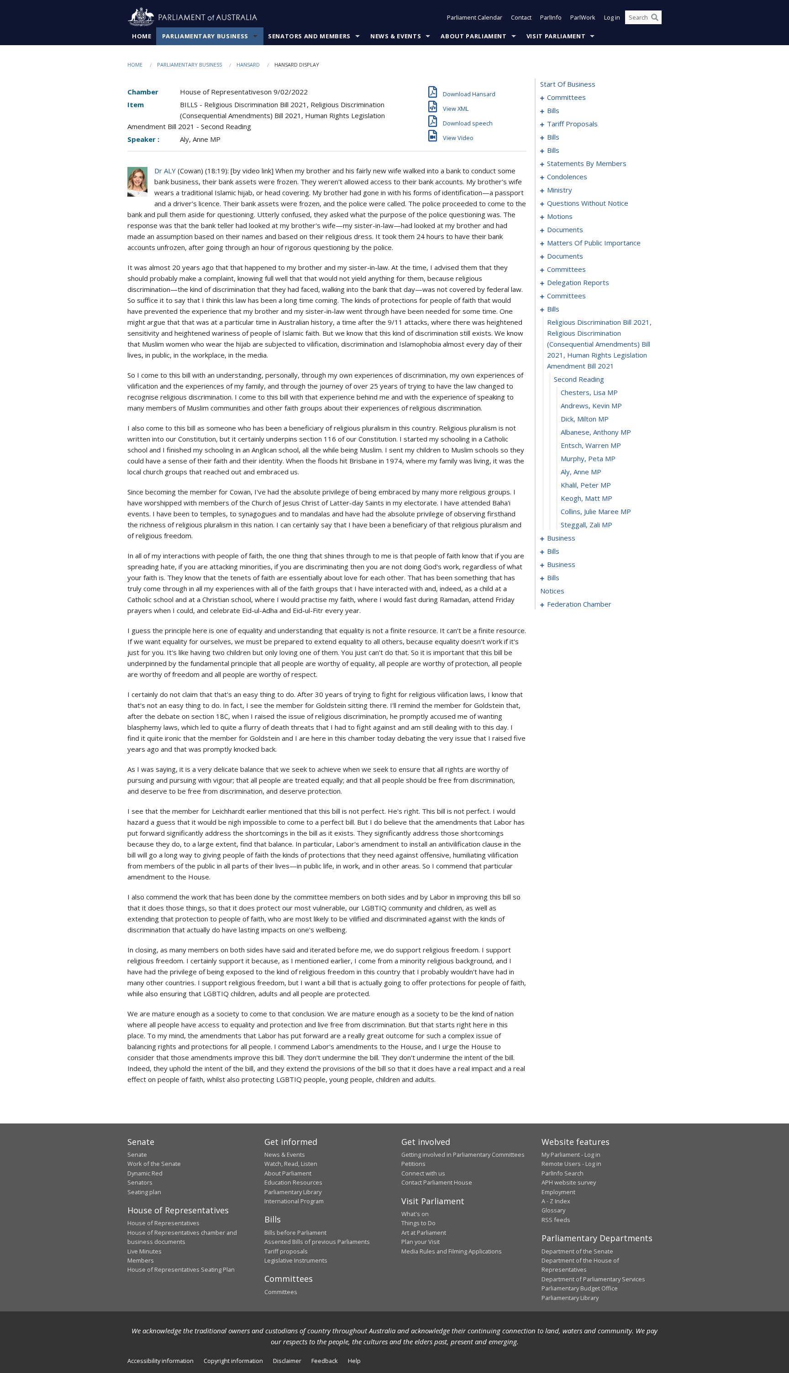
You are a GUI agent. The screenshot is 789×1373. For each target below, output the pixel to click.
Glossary (553, 1210)
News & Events (395, 36)
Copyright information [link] (233, 1361)
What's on (415, 1214)
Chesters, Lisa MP (589, 392)
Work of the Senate (154, 1164)
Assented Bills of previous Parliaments (317, 1242)
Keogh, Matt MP (586, 498)
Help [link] (354, 1361)
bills (553, 110)
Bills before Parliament (295, 1232)
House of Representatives (163, 1223)
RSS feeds (556, 1220)
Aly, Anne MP (581, 471)
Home (142, 36)
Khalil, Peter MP (586, 484)
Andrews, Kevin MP (591, 405)
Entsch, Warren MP (591, 445)
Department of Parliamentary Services (593, 1279)
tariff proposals (572, 123)
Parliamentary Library (292, 1192)
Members (140, 1260)
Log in (612, 17)
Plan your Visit (420, 1242)
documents (565, 229)
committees (566, 97)
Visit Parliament (555, 36)
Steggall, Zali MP (586, 524)
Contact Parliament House (436, 1182)
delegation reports (578, 282)
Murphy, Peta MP (588, 458)
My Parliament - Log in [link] (571, 1154)
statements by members (586, 163)
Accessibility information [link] (160, 1361)
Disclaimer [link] (287, 1361)
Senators (140, 1182)
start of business (567, 83)
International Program (294, 1201)
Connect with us (423, 1173)
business (561, 537)
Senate (137, 1154)
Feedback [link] (324, 1361)
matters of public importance (594, 242)
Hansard (248, 64)
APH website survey (569, 1182)
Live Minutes (144, 1251)
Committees (280, 1292)
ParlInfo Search (563, 1173)
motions (560, 216)
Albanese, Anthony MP (596, 432)
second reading (579, 379)
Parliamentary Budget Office (580, 1288)
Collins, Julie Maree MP (596, 511)
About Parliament (473, 36)
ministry (559, 189)
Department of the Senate (577, 1251)
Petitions (413, 1164)
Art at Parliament (423, 1232)
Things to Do (418, 1223)
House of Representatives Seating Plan (181, 1269)
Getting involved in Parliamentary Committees (463, 1154)
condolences (567, 176)
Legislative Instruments (295, 1260)
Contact (521, 17)
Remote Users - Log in (571, 1164)
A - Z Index (556, 1201)
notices (552, 590)
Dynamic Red (145, 1173)
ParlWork (582, 17)
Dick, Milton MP (585, 418)
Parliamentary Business (205, 36)
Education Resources (293, 1182)
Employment (558, 1192)
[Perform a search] (655, 17)
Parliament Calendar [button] (474, 17)
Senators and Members (309, 36)
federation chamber (579, 603)
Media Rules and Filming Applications (451, 1251)
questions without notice (587, 203)
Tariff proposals (286, 1251)
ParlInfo (551, 17)
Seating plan (144, 1192)
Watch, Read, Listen (290, 1164)
